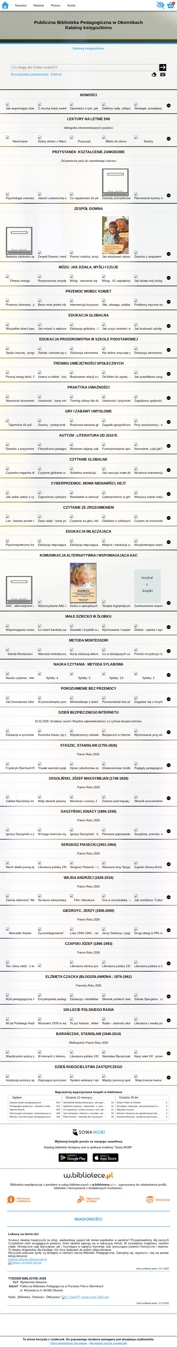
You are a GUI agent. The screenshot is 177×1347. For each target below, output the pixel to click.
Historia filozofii (17, 1109)
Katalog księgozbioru (88, 48)
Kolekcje (56, 74)
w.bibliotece (102, 1184)
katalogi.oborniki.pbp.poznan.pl (27, 1259)
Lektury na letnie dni (23, 1234)
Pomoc (55, 5)
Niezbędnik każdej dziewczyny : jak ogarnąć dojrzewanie (91, 1102)
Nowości (21, 5)
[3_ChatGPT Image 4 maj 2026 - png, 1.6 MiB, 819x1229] (85, 1297)
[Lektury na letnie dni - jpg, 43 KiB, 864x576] (24, 1262)
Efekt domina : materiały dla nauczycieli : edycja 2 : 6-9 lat (92, 1117)
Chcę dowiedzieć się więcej (68, 1343)
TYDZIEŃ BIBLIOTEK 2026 (27, 1278)
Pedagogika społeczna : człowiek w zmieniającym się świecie (40, 1106)
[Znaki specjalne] (162, 74)
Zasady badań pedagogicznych (25, 1102)
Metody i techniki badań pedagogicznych (30, 1117)
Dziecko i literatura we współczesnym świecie (139, 1113)
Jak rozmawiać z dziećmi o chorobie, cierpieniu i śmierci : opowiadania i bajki (101, 1113)
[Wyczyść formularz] (154, 74)
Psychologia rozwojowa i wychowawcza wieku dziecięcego (38, 1113)
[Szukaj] (162, 67)
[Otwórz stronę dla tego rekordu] (20, 104)
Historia (38, 5)
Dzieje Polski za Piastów (129, 1102)
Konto (72, 5)
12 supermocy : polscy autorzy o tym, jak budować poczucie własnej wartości (101, 1109)
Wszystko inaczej (125, 1109)
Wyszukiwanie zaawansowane (30, 74)
